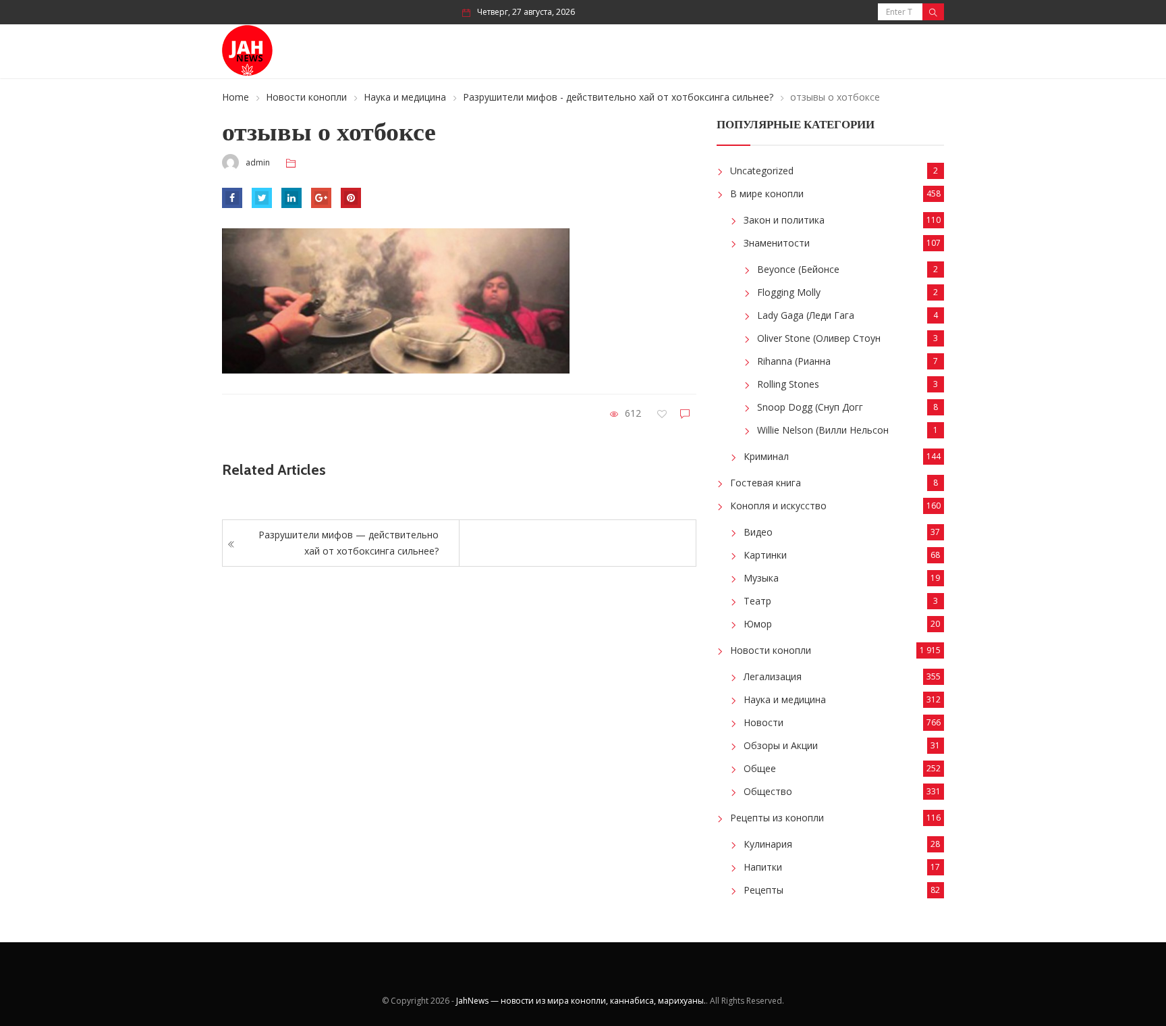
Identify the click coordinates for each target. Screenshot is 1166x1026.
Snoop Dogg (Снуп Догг (810, 407)
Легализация (773, 676)
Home (235, 97)
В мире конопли (767, 193)
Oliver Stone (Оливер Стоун (819, 338)
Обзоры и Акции (781, 745)
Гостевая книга (765, 482)
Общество (768, 791)
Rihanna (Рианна (794, 361)
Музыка (761, 577)
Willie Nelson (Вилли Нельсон (823, 430)
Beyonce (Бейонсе (798, 269)
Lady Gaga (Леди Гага (805, 315)
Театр (757, 600)
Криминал (766, 456)
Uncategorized (762, 170)
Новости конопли (306, 97)
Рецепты (763, 889)
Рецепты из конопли (777, 817)
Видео (758, 531)
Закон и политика (784, 219)
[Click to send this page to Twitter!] (262, 198)
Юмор (758, 623)
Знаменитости (777, 242)
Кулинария (768, 844)
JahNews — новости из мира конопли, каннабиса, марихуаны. (581, 1000)
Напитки (763, 867)
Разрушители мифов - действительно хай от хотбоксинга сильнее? (618, 97)
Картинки (765, 554)
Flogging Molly (789, 292)
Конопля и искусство (778, 505)
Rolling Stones (788, 384)
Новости (763, 722)
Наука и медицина (405, 97)
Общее (760, 768)
